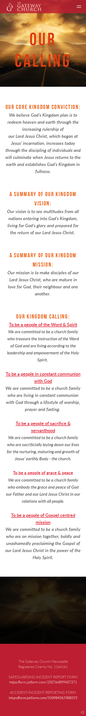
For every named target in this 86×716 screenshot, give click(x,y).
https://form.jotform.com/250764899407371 (43, 682)
